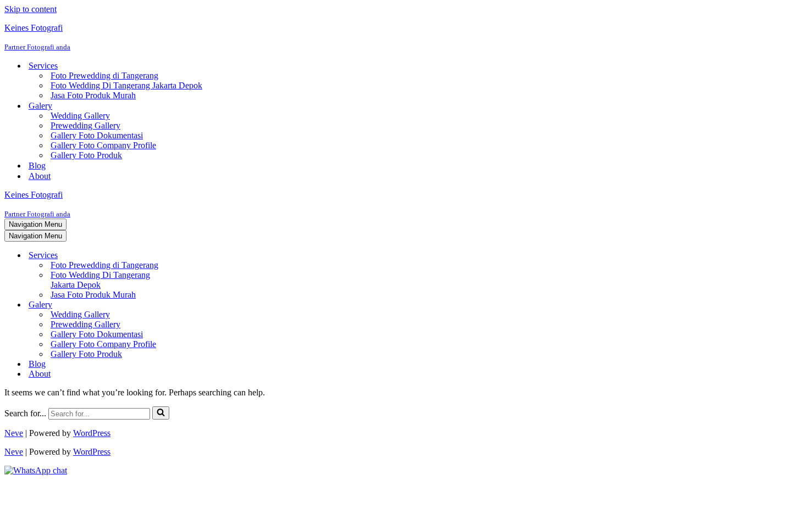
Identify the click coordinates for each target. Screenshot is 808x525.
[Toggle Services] (196, 255)
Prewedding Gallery (85, 125)
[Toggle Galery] (196, 305)
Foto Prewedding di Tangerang (104, 75)
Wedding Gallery (80, 115)
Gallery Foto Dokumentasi (97, 135)
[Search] (160, 413)
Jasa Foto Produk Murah (93, 95)
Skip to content (30, 9)
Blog (37, 165)
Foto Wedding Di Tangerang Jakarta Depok (126, 85)
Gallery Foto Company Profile (103, 145)
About (40, 176)
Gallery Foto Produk (86, 155)
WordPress (91, 433)
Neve (13, 433)
